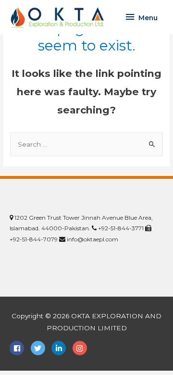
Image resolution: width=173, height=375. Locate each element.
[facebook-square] (19, 348)
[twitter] (40, 348)
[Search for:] (86, 144)
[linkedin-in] (61, 348)
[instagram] (81, 348)
